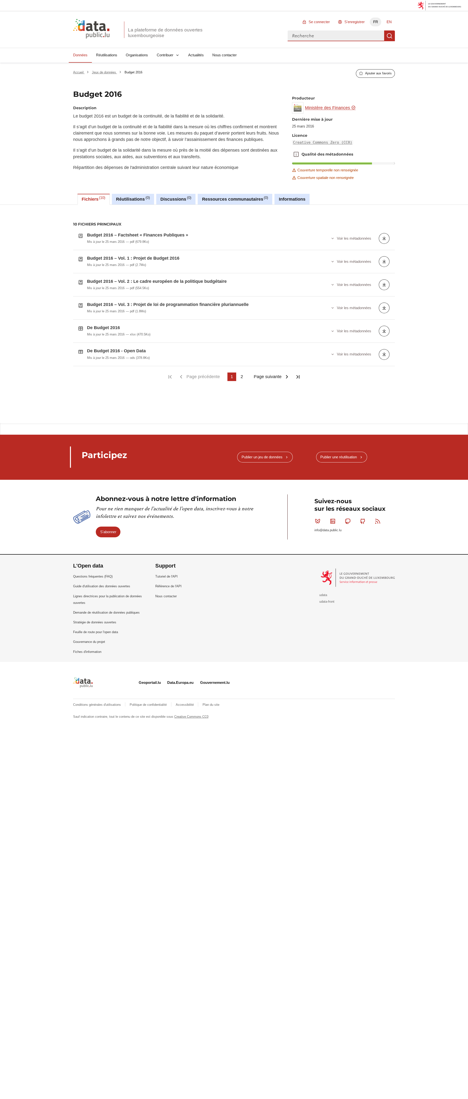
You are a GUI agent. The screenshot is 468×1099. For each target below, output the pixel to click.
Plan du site (211, 704)
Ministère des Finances (328, 107)
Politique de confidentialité (149, 704)
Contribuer (165, 55)
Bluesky (317, 521)
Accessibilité (185, 704)
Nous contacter (224, 55)
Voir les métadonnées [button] (354, 238)
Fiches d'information (87, 652)
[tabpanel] (234, 314)
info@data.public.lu (327, 530)
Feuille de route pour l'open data (95, 632)
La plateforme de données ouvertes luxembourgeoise (165, 32)
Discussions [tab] (175, 199)
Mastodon (347, 521)
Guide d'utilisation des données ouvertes (101, 586)
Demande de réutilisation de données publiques (106, 612)
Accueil (79, 72)
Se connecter (319, 22)
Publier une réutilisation (338, 457)
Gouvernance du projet (89, 642)
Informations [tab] (292, 199)
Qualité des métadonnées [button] (296, 154)
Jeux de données (104, 72)
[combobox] (336, 35)
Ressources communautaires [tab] (234, 199)
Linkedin (332, 521)
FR (375, 22)
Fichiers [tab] (93, 199)
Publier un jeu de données (262, 457)
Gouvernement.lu (215, 682)
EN (389, 22)
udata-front (326, 601)
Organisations (137, 55)
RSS (377, 521)
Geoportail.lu (150, 682)
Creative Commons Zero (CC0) (322, 142)
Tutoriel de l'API (166, 576)
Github (362, 521)
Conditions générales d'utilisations (97, 704)
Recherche (389, 35)
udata (323, 595)
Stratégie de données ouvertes (94, 622)
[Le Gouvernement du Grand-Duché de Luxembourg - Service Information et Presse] (358, 577)
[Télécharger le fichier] (384, 238)
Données (80, 55)
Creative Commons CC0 (191, 716)
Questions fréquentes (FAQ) (93, 576)
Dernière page (297, 377)
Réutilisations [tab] (132, 199)
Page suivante (268, 376)
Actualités (196, 55)
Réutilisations (106, 55)
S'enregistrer (354, 22)
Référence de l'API (168, 586)
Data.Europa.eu (180, 682)
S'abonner (108, 532)
